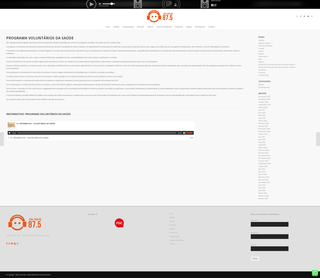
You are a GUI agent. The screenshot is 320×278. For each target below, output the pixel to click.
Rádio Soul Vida (21, 275)
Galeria (261, 54)
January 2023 (263, 180)
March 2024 (262, 147)
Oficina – (261, 62)
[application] (101, 133)
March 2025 (262, 121)
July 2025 (261, 110)
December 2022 (264, 182)
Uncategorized (264, 87)
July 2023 (261, 169)
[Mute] (184, 133)
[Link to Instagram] (300, 16)
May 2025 (262, 115)
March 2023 (262, 174)
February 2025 (263, 123)
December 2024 (264, 129)
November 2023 (264, 158)
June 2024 (262, 139)
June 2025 (262, 113)
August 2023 (263, 166)
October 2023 (263, 161)
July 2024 (261, 137)
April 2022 (262, 190)
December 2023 (264, 155)
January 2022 (263, 198)
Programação (263, 75)
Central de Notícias (265, 46)
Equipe (261, 51)
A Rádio (261, 40)
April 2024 (262, 145)
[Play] (9, 133)
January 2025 (263, 126)
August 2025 (263, 107)
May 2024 (262, 142)
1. (28, 138)
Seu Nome (254, 220)
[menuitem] (108, 27)
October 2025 (263, 102)
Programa (254, 233)
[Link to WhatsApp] (312, 16)
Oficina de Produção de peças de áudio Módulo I (276, 64)
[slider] (190, 133)
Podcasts (261, 72)
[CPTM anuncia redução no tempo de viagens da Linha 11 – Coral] (2, 139)
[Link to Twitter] (304, 16)
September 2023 (264, 163)
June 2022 (262, 185)
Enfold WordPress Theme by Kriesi (38, 275)
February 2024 (263, 150)
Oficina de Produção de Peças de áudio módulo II (277, 67)
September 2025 (264, 104)
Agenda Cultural (264, 43)
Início (260, 59)
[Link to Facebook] (297, 16)
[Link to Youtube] (308, 16)
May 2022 (262, 187)
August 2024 (263, 134)
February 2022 (263, 196)
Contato (261, 48)
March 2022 (262, 193)
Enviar (255, 258)
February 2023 (263, 177)
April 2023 (262, 172)
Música (253, 245)
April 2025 (262, 118)
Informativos (263, 56)
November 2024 (264, 131)
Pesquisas (262, 70)
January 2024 (263, 153)
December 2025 (264, 96)
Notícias (261, 84)
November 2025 (264, 99)
